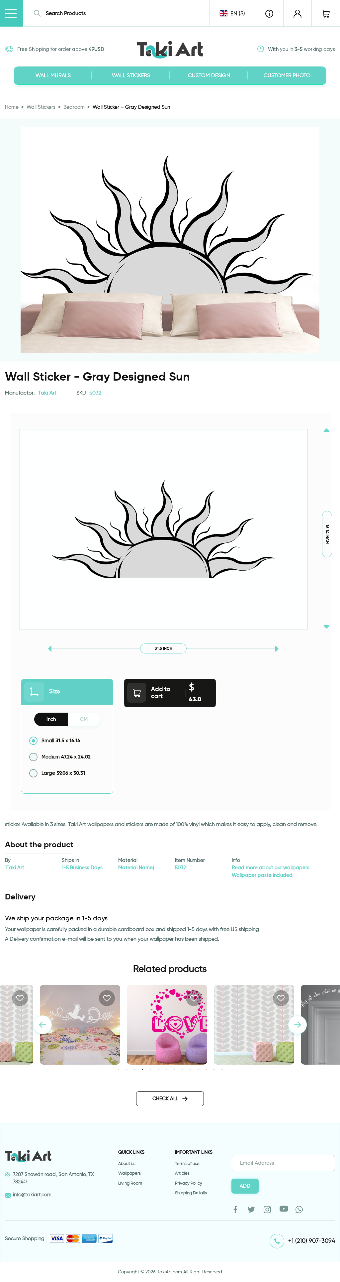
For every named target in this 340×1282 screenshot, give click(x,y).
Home (12, 107)
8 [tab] (174, 1069)
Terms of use (187, 1163)
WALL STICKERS (131, 75)
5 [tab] (150, 1069)
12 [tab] (206, 1069)
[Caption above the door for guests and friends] (254, 1025)
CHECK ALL (165, 1099)
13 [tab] (214, 1069)
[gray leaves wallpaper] (167, 1025)
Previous (42, 1024)
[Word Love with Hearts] (80, 1025)
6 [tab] (158, 1069)
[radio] (67, 741)
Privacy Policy (188, 1183)
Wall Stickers (41, 107)
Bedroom (74, 107)
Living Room (130, 1183)
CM (84, 719)
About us (126, 1163)
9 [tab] (182, 1069)
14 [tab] (221, 1069)
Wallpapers (129, 1173)
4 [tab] (142, 1069)
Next (297, 1024)
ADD (245, 1186)
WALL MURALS (53, 75)
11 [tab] (198, 1069)
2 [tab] (126, 1069)
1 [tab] (118, 1069)
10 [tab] (190, 1069)
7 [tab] (166, 1069)
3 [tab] (134, 1069)
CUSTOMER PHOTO (287, 75)
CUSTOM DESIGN (209, 75)
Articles (182, 1173)
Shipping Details (191, 1192)
